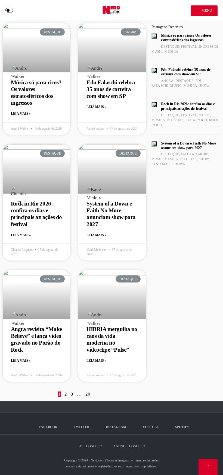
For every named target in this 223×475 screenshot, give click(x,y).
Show (204, 86)
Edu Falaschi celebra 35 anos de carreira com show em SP (110, 89)
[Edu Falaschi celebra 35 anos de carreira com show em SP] (154, 70)
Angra (167, 81)
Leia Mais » (21, 113)
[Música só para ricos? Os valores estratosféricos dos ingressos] (154, 36)
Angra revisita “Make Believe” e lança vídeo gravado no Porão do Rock (36, 339)
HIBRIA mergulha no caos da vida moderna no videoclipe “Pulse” (111, 339)
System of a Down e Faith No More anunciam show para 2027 (111, 213)
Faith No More (194, 154)
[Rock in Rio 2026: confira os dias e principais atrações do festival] (154, 104)
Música (171, 51)
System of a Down (168, 164)
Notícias (175, 120)
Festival (189, 47)
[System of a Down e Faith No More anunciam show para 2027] (154, 144)
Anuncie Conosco (129, 446)
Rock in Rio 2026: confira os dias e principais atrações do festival (36, 213)
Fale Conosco (90, 446)
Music (157, 51)
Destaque (170, 47)
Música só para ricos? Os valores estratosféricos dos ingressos (36, 92)
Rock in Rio (196, 120)
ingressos (208, 47)
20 (87, 394)
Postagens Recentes (167, 27)
